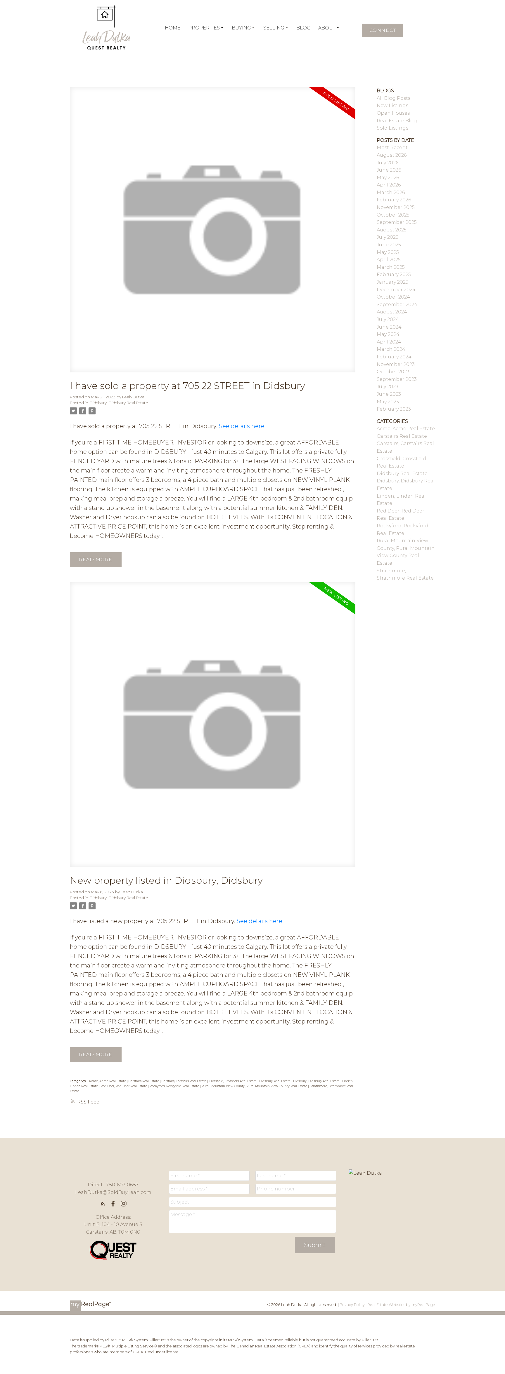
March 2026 (391, 192)
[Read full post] (212, 233)
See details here (241, 426)
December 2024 (396, 289)
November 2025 (396, 207)
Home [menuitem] (173, 28)
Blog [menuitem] (303, 28)
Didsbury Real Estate (275, 1081)
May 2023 (388, 401)
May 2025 (388, 252)
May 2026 (388, 177)
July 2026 (387, 162)
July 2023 (387, 386)
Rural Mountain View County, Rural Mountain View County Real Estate (255, 1086)
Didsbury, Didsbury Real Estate (118, 402)
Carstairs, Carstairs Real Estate (184, 1081)
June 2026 (389, 170)
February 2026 (394, 200)
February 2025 (394, 274)
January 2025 (392, 282)
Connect (382, 30)
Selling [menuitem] (273, 28)
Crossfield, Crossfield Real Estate (233, 1081)
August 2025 (392, 230)
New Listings (392, 105)
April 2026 (389, 185)
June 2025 (389, 244)
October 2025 (393, 215)
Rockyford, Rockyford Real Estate (175, 1086)
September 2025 (397, 222)
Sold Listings (392, 128)
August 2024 (392, 312)
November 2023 (396, 364)
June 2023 (389, 394)
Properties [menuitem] (204, 28)
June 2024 (389, 327)
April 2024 (389, 342)
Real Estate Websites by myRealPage (401, 1304)
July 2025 (387, 237)
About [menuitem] (326, 28)
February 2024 (394, 357)
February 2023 (394, 409)
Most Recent (392, 147)
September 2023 (397, 379)
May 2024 (388, 334)
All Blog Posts (393, 98)
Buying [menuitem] (241, 28)
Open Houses (393, 113)
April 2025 (389, 259)
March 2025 (391, 267)
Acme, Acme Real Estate (108, 1081)
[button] (382, 30)
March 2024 (391, 349)
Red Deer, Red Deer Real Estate (124, 1086)
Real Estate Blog (397, 120)
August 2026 (392, 155)
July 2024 (388, 319)
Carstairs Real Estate (144, 1081)
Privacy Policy (352, 1304)
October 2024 (393, 297)
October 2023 (393, 371)
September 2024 (397, 304)
